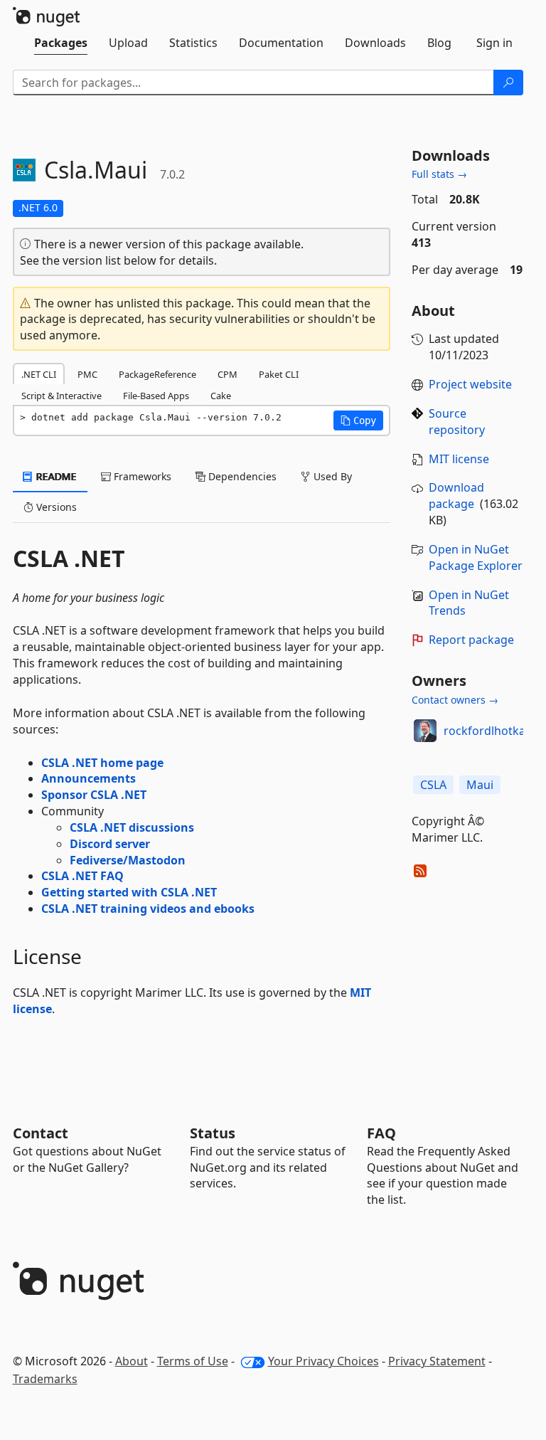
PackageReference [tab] (157, 374)
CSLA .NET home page (102, 763)
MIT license (459, 459)
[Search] (508, 82)
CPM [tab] (227, 374)
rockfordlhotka (484, 730)
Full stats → (439, 174)
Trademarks (45, 1379)
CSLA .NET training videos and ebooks (148, 908)
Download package (456, 496)
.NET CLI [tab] (38, 374)
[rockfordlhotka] (425, 730)
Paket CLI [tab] (279, 374)
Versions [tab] (55, 507)
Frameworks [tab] (141, 476)
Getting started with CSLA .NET (129, 892)
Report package (471, 639)
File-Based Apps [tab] (156, 395)
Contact (40, 1133)
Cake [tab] (220, 395)
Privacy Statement (437, 1361)
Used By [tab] (331, 476)
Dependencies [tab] (241, 476)
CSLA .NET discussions (132, 827)
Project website (470, 384)
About (131, 1361)
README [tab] (55, 476)
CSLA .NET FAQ (82, 876)
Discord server (110, 844)
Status (212, 1133)
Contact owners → (455, 699)
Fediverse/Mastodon (128, 860)
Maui (479, 785)
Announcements (88, 778)
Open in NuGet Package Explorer (476, 557)
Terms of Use (192, 1361)
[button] (358, 420)
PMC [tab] (87, 374)
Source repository (457, 422)
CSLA (433, 785)
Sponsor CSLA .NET (93, 795)
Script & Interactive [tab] (61, 395)
